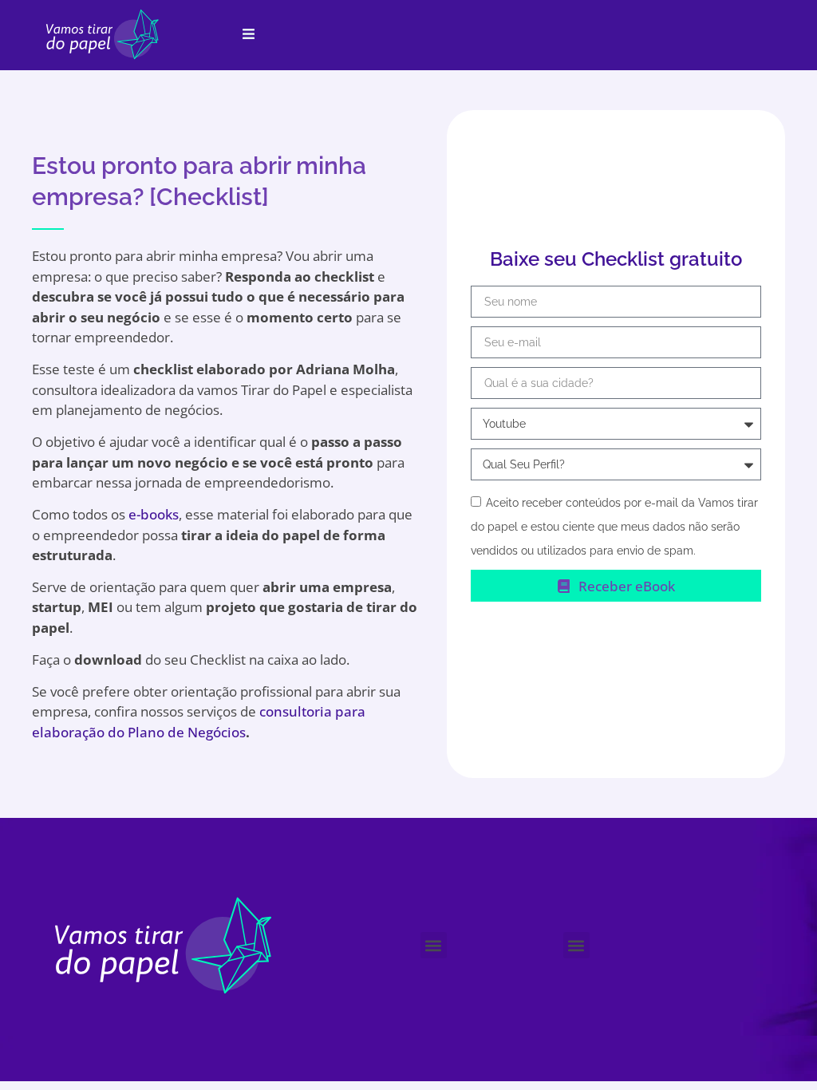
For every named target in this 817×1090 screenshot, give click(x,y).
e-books (153, 514)
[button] (433, 945)
